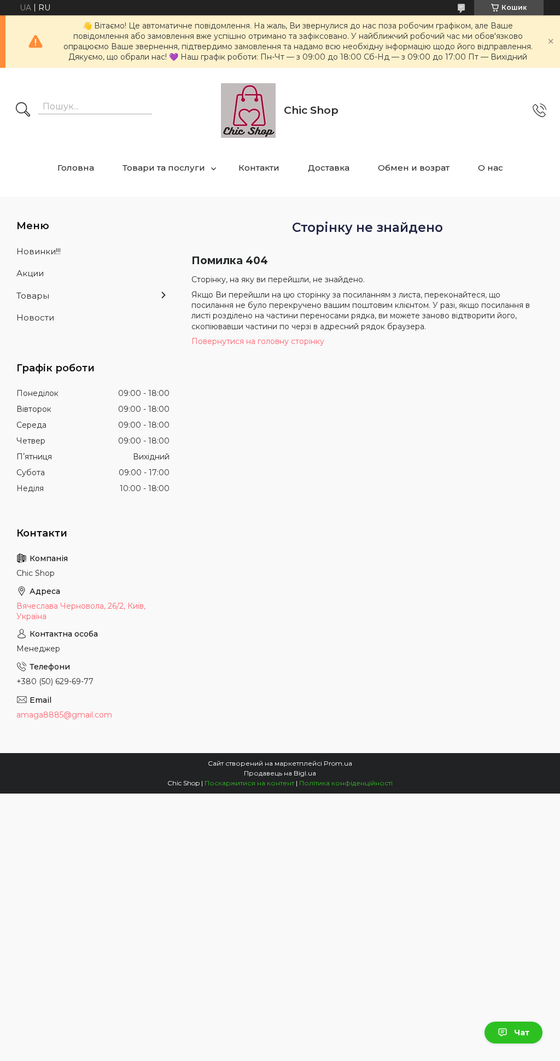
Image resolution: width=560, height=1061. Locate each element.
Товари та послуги (163, 167)
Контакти (258, 167)
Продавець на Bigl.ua (280, 773)
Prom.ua (338, 763)
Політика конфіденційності (346, 783)
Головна (75, 167)
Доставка (328, 167)
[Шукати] (23, 110)
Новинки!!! (38, 251)
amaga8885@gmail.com (64, 715)
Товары (32, 295)
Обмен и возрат (414, 167)
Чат (521, 1032)
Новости (35, 317)
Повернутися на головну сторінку (257, 341)
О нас (490, 167)
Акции (30, 273)
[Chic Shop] (248, 110)
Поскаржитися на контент (249, 783)
